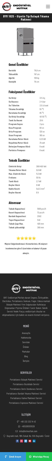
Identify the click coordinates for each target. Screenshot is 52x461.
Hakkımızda (26, 337)
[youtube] (29, 441)
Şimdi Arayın (15, 456)
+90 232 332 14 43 (28, 421)
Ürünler (26, 346)
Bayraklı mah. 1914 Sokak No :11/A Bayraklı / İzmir (28, 435)
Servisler (26, 342)
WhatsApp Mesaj (41, 456)
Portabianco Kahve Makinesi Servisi (26, 398)
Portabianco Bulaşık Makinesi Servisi (26, 379)
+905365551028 (28, 426)
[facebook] (17, 441)
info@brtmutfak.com (27, 431)
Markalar (26, 351)
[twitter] (25, 441)
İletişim (26, 360)
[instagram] (21, 441)
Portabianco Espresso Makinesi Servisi (26, 402)
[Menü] (48, 6)
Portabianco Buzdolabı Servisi (26, 384)
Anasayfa (26, 333)
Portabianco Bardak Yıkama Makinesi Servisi (26, 393)
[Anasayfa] (16, 6)
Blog (26, 356)
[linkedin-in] (34, 441)
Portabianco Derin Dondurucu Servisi (26, 388)
